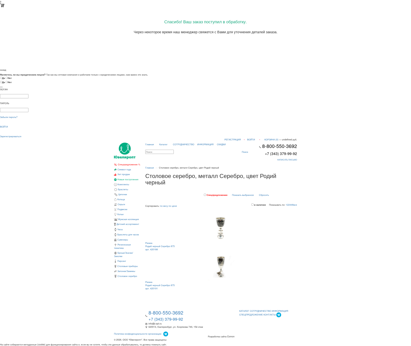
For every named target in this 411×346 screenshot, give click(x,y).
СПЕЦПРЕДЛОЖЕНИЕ (251, 314)
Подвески (122, 209)
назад (3, 69)
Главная (149, 144)
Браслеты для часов (128, 234)
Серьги (121, 204)
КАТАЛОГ (244, 310)
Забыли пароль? (8, 117)
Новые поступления (127, 179)
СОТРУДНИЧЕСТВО (183, 144)
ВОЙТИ (4, 126)
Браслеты (122, 189)
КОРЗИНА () (271, 139)
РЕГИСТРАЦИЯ (232, 139)
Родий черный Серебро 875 (160, 246)
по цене (173, 205)
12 (287, 204)
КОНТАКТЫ (269, 314)
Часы (120, 229)
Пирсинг (121, 260)
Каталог (163, 144)
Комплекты (123, 184)
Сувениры (122, 239)
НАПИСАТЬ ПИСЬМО (287, 159)
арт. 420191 (151, 288)
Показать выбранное (243, 194)
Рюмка (148, 242)
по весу (164, 205)
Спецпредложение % (129, 164)
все (295, 204)
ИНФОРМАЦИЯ (205, 144)
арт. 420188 (151, 249)
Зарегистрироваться (10, 136)
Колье (120, 214)
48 (292, 204)
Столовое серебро (127, 276)
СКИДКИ (221, 144)
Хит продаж (124, 174)
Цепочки (122, 194)
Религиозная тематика (122, 246)
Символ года (124, 169)
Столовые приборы (127, 266)
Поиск (244, 151)
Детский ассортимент (127, 224)
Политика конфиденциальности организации (137, 333)
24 (289, 204)
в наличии (260, 204)
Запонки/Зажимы (126, 271)
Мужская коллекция (128, 219)
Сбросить (264, 194)
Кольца (121, 199)
